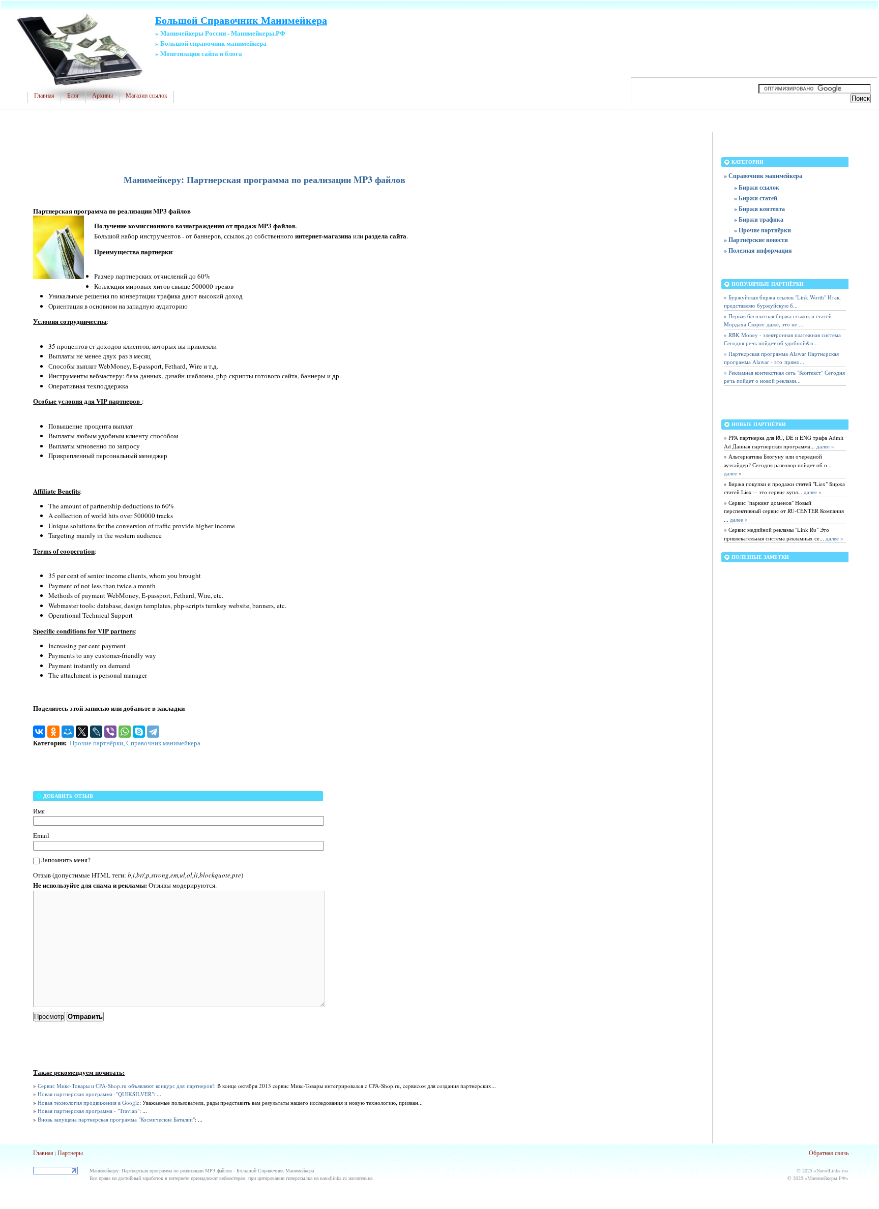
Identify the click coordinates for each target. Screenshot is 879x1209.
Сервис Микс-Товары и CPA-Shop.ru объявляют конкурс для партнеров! (126, 1086)
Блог (73, 95)
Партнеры (70, 1152)
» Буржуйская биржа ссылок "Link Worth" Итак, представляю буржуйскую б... (782, 301)
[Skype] (139, 732)
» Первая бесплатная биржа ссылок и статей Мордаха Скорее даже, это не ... (778, 320)
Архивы (102, 95)
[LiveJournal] (96, 732)
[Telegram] (153, 732)
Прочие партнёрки (96, 742)
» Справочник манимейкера (763, 175)
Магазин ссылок (146, 95)
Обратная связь (828, 1152)
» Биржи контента (759, 208)
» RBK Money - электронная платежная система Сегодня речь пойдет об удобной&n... (782, 339)
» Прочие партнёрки (762, 230)
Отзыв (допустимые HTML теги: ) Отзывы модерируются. (138, 880)
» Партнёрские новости (756, 239)
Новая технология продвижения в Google (88, 1102)
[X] (82, 732)
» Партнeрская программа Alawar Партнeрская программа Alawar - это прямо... (781, 358)
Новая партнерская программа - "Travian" (88, 1110)
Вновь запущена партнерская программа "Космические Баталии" (116, 1119)
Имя (39, 810)
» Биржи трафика (758, 219)
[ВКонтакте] (39, 732)
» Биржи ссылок (756, 187)
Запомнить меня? (66, 859)
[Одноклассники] (53, 732)
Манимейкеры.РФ (826, 1178)
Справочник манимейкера (163, 742)
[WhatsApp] (125, 732)
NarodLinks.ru (831, 1170)
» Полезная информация (758, 250)
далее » (824, 446)
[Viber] (110, 732)
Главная (44, 95)
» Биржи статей (755, 198)
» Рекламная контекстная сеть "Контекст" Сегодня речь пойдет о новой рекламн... (784, 377)
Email (41, 835)
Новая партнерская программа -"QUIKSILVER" (96, 1094)
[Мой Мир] (68, 732)
